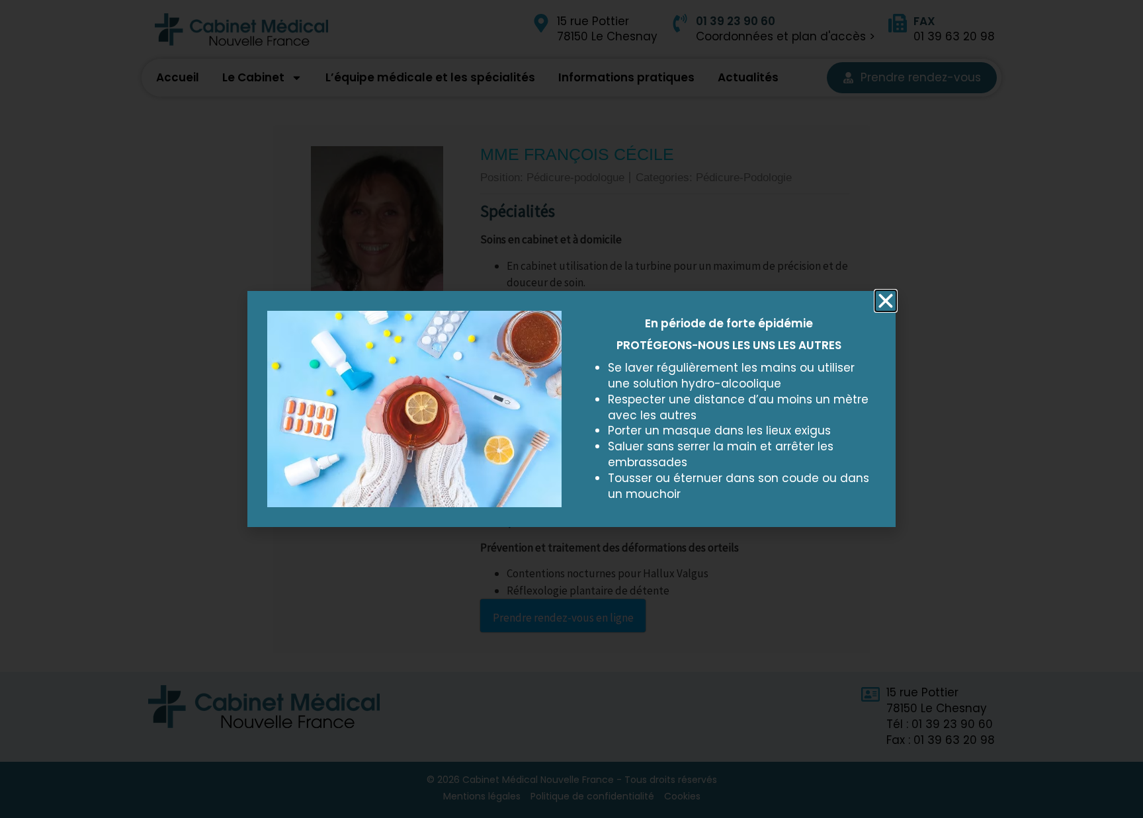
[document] (571, 409)
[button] (886, 301)
